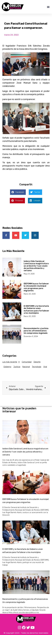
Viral (45, 367)
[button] (48, 7)
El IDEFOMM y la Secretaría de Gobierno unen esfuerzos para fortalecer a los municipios (36, 309)
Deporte (37, 362)
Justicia (16, 367)
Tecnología (36, 367)
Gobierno (7, 367)
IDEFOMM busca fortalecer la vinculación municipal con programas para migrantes (36, 287)
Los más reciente (9, 362)
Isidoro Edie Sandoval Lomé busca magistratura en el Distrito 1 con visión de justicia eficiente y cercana (36, 266)
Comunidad (26, 362)
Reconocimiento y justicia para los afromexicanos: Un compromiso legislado (36, 330)
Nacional (26, 367)
